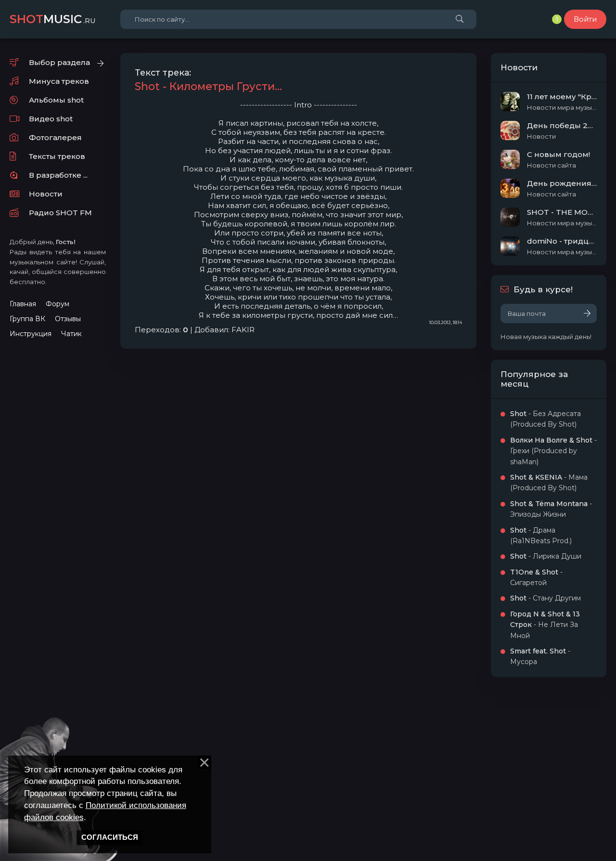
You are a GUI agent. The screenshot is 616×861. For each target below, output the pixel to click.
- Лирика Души (545, 556)
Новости (46, 193)
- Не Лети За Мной (545, 625)
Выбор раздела (59, 62)
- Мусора (540, 656)
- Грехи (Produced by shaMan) (553, 451)
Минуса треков (59, 81)
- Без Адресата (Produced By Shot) (545, 419)
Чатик (71, 333)
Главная (23, 304)
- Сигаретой (536, 577)
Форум (57, 304)
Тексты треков (57, 156)
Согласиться (109, 837)
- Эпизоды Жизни (551, 509)
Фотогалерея (55, 137)
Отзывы (68, 318)
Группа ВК (27, 318)
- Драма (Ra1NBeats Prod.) (541, 535)
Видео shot (51, 118)
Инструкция (30, 333)
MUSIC (53, 19)
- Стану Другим (545, 598)
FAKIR (243, 329)
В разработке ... (58, 175)
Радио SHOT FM (60, 212)
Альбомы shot (56, 99)
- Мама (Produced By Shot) (549, 482)
